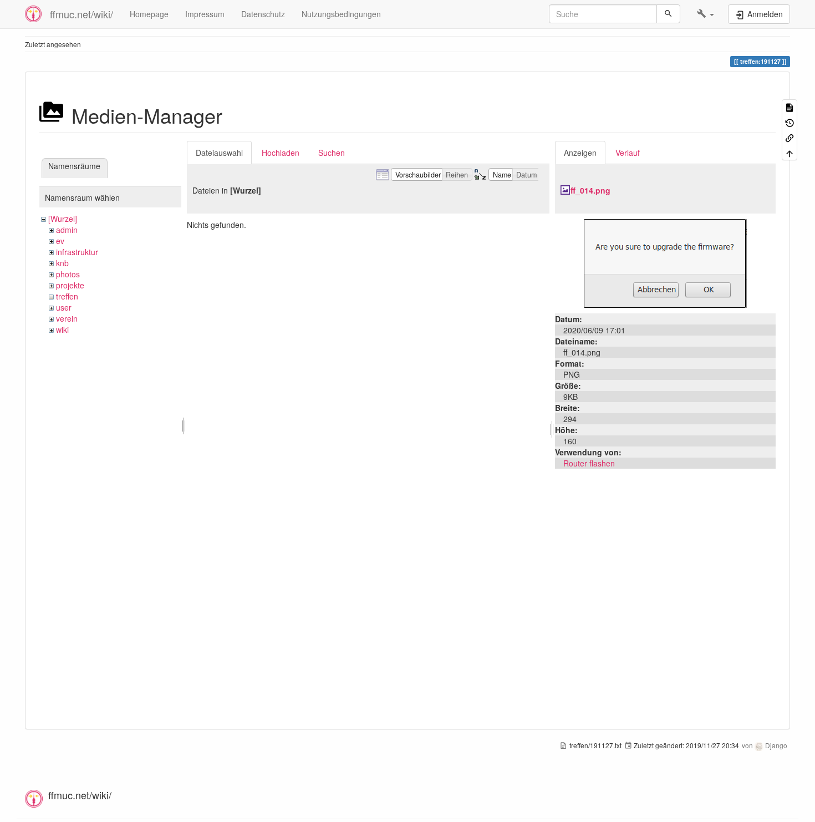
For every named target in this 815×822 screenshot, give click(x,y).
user (64, 307)
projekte (70, 285)
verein (67, 318)
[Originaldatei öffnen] (665, 262)
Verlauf (627, 152)
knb (62, 262)
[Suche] (668, 13)
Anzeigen (580, 152)
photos (68, 274)
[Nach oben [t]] (789, 152)
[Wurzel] (62, 218)
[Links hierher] (789, 137)
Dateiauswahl (219, 152)
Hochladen (280, 152)
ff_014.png (590, 190)
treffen (67, 296)
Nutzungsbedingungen (341, 13)
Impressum (205, 13)
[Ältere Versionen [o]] (789, 122)
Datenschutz (263, 13)
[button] (705, 14)
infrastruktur (77, 251)
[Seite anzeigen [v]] (789, 107)
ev (60, 240)
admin (67, 229)
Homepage (149, 13)
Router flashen (589, 463)
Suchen (331, 152)
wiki (62, 329)
